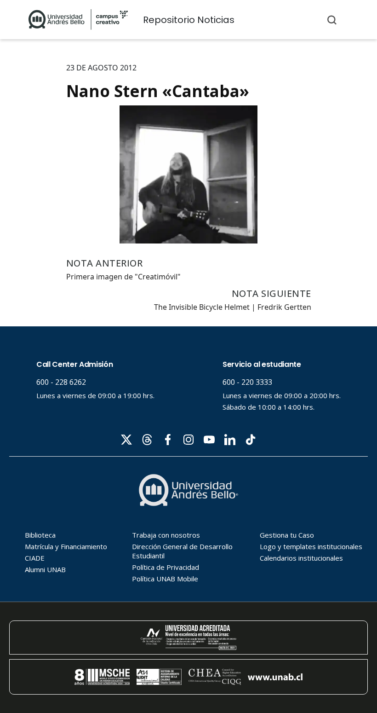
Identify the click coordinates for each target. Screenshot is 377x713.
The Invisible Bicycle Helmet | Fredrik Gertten (232, 307)
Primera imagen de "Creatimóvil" (123, 277)
